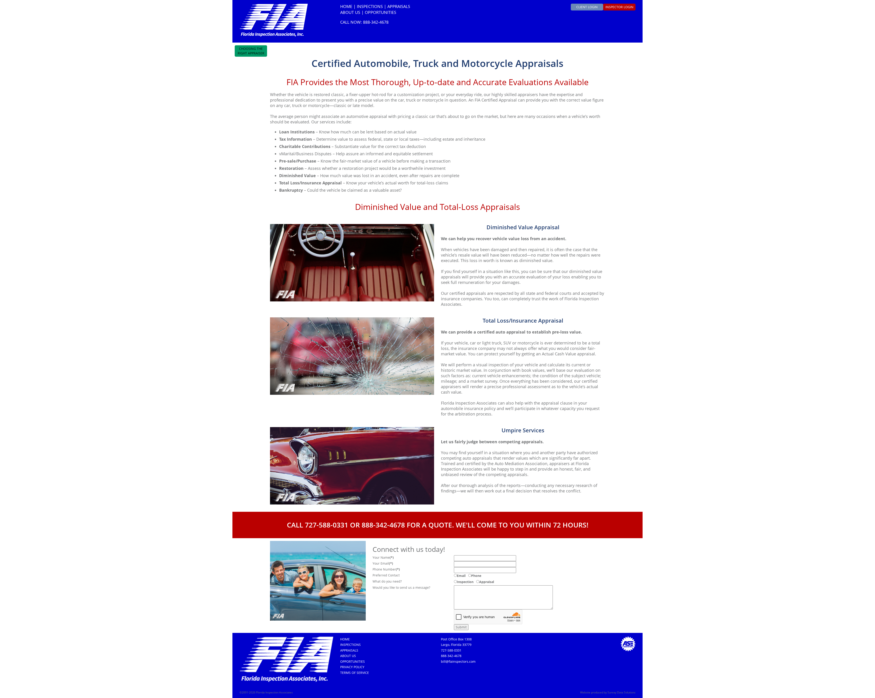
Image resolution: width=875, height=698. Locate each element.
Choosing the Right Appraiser (251, 50)
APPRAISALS (398, 6)
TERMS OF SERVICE (354, 672)
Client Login (587, 7)
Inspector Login (619, 7)
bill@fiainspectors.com (458, 661)
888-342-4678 (451, 656)
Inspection (465, 582)
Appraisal (486, 582)
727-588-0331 (451, 650)
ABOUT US (350, 12)
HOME (346, 6)
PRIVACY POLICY (352, 667)
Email (461, 575)
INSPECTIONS (370, 6)
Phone (476, 575)
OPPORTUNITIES (380, 12)
